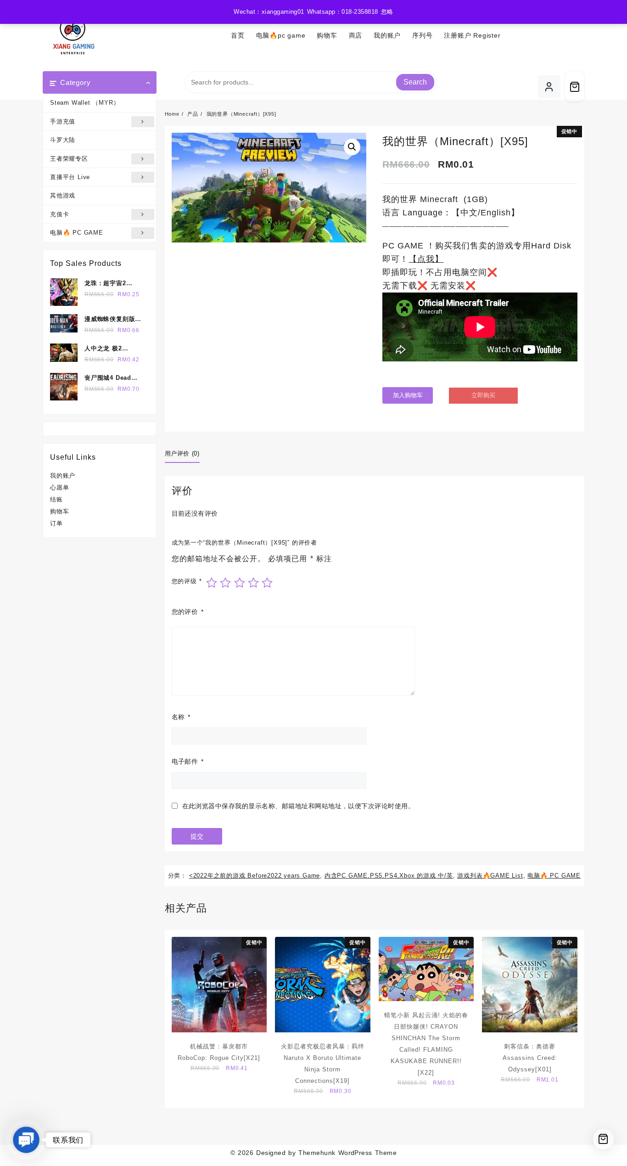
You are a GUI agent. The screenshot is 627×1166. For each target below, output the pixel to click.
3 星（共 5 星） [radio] (239, 582)
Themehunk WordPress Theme (347, 1152)
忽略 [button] (387, 11)
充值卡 (59, 214)
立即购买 (483, 395)
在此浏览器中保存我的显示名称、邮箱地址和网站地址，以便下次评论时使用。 (298, 806)
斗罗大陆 (62, 139)
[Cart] (574, 86)
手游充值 (62, 121)
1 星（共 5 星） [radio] (211, 582)
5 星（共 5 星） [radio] (267, 582)
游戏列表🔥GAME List (490, 875)
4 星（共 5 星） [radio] (253, 582)
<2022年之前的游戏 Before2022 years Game (254, 875)
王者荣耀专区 (69, 158)
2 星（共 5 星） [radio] (225, 582)
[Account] (549, 86)
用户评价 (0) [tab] (182, 453)
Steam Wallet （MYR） (84, 102)
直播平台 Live (70, 177)
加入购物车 (408, 395)
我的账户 (62, 475)
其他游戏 (62, 195)
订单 (56, 523)
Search (415, 82)
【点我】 (426, 259)
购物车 (59, 511)
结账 (56, 499)
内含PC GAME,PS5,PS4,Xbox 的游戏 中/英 (389, 875)
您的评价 (187, 611)
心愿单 (59, 487)
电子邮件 (187, 761)
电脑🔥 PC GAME (76, 232)
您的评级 (187, 581)
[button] (352, 147)
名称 (181, 717)
